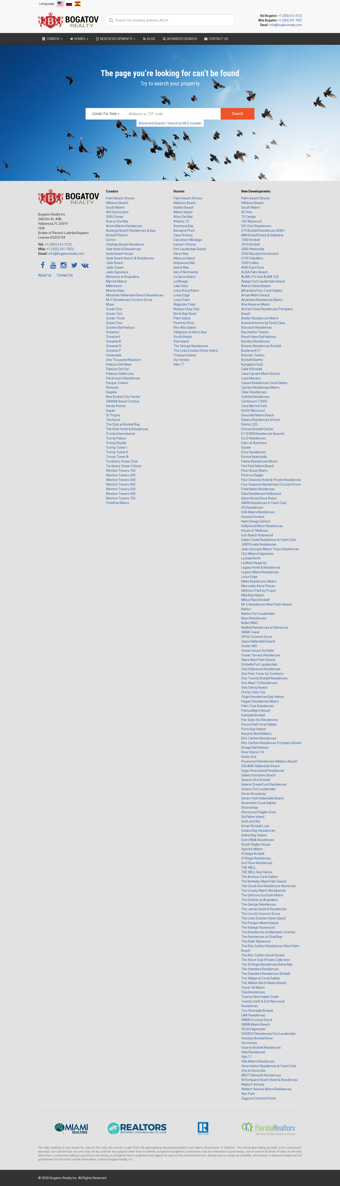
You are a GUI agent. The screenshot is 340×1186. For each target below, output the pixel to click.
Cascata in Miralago (187, 240)
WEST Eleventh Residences (261, 1075)
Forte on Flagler (252, 475)
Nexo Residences (253, 618)
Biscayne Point (184, 230)
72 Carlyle (248, 217)
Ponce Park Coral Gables (259, 724)
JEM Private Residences (258, 544)
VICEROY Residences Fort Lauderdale (268, 1034)
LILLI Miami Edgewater (257, 553)
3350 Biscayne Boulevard (259, 253)
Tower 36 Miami (253, 987)
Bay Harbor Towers (255, 332)
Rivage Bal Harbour (255, 747)
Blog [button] (150, 39)
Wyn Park (248, 1094)
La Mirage (180, 281)
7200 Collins (250, 263)
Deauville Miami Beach (257, 415)
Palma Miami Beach (255, 710)
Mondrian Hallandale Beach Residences (134, 295)
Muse (110, 304)
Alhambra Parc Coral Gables (261, 290)
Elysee (246, 447)
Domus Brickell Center (257, 429)
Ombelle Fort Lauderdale (259, 664)
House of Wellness (254, 530)
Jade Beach (114, 263)
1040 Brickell (250, 240)
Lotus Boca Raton (186, 290)
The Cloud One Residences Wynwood (268, 886)
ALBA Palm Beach (254, 272)
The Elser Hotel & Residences (127, 429)
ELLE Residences (253, 438)
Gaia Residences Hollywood (261, 493)
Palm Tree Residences (257, 706)
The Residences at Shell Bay (261, 937)
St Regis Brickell (252, 854)
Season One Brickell (255, 780)
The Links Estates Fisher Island (195, 350)
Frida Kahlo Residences (258, 489)
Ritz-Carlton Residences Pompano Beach (271, 743)
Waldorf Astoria (252, 1084)
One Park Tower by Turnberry (262, 674)
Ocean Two (114, 313)
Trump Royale (116, 443)
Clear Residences (253, 392)
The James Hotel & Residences (264, 909)
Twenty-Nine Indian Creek (260, 997)
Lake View (180, 286)
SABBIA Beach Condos (122, 401)
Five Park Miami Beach (257, 466)
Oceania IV (113, 346)
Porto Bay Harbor (253, 729)
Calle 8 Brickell (251, 369)
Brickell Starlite (252, 360)
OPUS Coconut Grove (256, 637)
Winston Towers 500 (121, 489)
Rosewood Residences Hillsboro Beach (269, 761)
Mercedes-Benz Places (258, 586)
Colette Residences (255, 397)
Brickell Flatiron (117, 235)
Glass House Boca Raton (259, 498)
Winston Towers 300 (121, 480)
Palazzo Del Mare (119, 364)
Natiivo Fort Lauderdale (258, 614)
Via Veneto (181, 360)
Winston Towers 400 (121, 484)
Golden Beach (183, 207)
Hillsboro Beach (117, 203)
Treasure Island (184, 355)
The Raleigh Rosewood (258, 927)
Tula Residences (253, 992)
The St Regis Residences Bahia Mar (267, 964)
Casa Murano (251, 378)
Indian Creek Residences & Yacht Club (268, 540)
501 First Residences (256, 226)
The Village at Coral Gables (260, 978)
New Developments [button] (116, 39)
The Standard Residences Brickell (265, 974)
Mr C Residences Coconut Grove (129, 300)
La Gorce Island (184, 277)
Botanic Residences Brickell (261, 346)
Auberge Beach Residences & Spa (130, 230)
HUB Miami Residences (258, 512)
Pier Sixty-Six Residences (259, 720)
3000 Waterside (252, 249)
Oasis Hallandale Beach (258, 641)
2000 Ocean (115, 217)
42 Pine (246, 212)
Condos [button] (53, 39)
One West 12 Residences (259, 683)
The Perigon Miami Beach (260, 923)
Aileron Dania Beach (256, 286)
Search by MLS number (184, 123)
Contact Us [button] (218, 39)
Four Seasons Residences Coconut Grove (271, 484)
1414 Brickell (250, 244)
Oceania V (113, 350)
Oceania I (112, 332)
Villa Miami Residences (258, 1061)
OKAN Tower (250, 632)
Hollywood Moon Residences (262, 526)
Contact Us (65, 275)
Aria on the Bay (117, 221)
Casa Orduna (182, 235)
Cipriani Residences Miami (260, 387)
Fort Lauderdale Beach (189, 249)
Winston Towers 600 (121, 493)
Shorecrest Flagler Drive (258, 812)
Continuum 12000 (254, 401)
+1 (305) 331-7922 (290, 20)
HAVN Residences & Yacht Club (263, 503)
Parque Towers (117, 383)
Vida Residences (253, 1052)
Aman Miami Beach (255, 295)
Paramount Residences (123, 378)
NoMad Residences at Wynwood (264, 627)
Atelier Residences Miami (259, 318)
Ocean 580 (249, 646)
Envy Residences (253, 452)
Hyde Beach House (119, 253)
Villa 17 (178, 364)
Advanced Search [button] (181, 39)
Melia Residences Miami (258, 581)
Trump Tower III (117, 457)
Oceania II (113, 337)
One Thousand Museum (123, 360)
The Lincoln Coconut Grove (260, 914)
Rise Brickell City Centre (123, 397)
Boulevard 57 (250, 350)
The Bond (113, 420)
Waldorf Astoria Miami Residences (266, 1089)
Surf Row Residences (256, 863)
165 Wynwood (251, 221)
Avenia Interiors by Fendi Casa (263, 323)
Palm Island (181, 318)
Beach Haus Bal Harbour (258, 337)
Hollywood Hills (184, 263)
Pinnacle (112, 387)
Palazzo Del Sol (117, 369)
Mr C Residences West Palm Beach (266, 604)
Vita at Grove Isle (253, 1070)
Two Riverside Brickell (257, 1010)
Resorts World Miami (256, 734)
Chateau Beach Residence (125, 244)
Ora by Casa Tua (253, 692)
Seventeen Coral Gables (258, 803)
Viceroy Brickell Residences (261, 1047)
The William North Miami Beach (264, 983)
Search (237, 113)
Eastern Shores (184, 244)
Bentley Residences (255, 341)
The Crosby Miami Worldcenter (263, 890)
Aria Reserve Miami (255, 304)
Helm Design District (255, 521)
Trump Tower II (117, 452)
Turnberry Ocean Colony (123, 466)
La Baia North (251, 558)
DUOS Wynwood (253, 410)
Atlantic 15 (181, 221)
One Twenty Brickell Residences (264, 678)
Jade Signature (117, 272)
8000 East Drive (252, 267)
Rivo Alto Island (184, 327)
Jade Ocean (115, 267)
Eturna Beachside (254, 457)
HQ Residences (252, 507)
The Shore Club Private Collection (265, 960)
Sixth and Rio (250, 821)
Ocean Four (114, 323)
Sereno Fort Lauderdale (258, 789)
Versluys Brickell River (257, 1038)
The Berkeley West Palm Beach (264, 881)
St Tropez (113, 415)
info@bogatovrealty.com (285, 25)
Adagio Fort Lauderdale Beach (263, 281)
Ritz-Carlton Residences (258, 738)
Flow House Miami (254, 470)
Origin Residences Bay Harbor (262, 697)
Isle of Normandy (185, 272)
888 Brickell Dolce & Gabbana (262, 235)
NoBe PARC (249, 623)
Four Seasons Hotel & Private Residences (271, 480)
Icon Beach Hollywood (257, 535)
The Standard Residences (260, 969)
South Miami (115, 207)
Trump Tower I (116, 447)
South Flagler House (255, 844)
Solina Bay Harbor (254, 835)
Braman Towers (253, 355)
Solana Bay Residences (258, 830)
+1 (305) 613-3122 (290, 16)
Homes (179, 191)
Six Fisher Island (252, 817)
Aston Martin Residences (124, 226)
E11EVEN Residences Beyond (262, 433)
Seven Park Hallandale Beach (262, 798)
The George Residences (190, 346)
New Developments (256, 191)
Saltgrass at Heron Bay (190, 332)
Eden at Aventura (254, 443)
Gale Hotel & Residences (123, 249)
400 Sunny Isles (117, 212)
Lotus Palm (181, 300)
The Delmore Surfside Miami (262, 895)
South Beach (182, 337)
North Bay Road (184, 313)
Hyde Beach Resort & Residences (130, 258)
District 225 (249, 424)
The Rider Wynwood (255, 941)
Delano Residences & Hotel (260, 420)
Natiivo (246, 609)
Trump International (120, 433)
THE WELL (248, 867)
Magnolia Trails (184, 304)
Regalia (111, 392)
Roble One (248, 757)
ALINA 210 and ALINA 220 (260, 277)
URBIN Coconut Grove (256, 1020)
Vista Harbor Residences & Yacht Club (268, 1066)
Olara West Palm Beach (258, 660)
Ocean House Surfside (257, 650)
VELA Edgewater (253, 1029)
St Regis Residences (256, 858)
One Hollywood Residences (261, 669)
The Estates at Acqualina (259, 900)
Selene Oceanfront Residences (264, 784)
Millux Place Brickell (255, 600)
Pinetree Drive (183, 323)
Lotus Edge (181, 295)
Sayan (110, 410)
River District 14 (252, 752)
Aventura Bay (183, 226)
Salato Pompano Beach (258, 775)
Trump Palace (116, 438)
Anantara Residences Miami (261, 300)
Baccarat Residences (256, 327)
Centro (111, 240)
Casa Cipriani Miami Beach (260, 373)
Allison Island (182, 212)
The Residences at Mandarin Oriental (268, 932)
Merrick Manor (116, 281)
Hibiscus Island (184, 258)
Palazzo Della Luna (120, 373)
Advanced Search (152, 123)
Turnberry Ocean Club (122, 461)
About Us (44, 275)
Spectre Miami (252, 849)
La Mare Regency (253, 563)
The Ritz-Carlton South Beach (263, 955)
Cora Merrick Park (254, 406)
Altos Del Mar (183, 217)
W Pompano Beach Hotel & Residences (269, 1080)
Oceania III (113, 341)
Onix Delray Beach (254, 687)
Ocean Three (115, 318)
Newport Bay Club (186, 309)
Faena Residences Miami (259, 461)
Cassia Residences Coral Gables (264, 383)
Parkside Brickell (253, 715)
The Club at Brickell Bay (123, 424)
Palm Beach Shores (120, 198)
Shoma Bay (249, 807)
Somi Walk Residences (257, 840)
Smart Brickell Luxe (255, 826)
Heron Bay (181, 253)
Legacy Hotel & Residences (260, 567)
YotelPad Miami (117, 503)
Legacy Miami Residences (260, 572)
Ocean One (114, 309)
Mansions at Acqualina (122, 277)
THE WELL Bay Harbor (257, 872)
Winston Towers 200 (121, 475)
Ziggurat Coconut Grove (258, 1098)
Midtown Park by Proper (258, 590)
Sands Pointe (115, 406)
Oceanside (113, 355)
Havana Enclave (252, 517)
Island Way (181, 267)
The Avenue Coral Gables (259, 877)
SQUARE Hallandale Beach (260, 766)
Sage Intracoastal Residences (262, 770)
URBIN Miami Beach (255, 1024)
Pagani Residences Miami (260, 701)
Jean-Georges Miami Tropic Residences (270, 549)
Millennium (114, 286)
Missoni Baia (115, 290)
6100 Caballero (252, 258)
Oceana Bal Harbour (120, 327)
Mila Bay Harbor (252, 595)
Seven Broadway (253, 794)
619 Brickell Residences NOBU (263, 230)
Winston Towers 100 (121, 470)
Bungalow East (252, 364)
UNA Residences (253, 1015)
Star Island (181, 341)
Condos (112, 191)
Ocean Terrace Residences (260, 655)
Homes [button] (80, 39)
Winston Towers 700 (121, 498)
